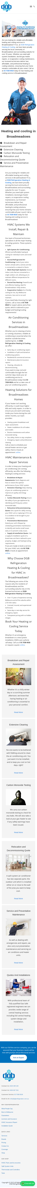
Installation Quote (7, 1126)
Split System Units (7, 1166)
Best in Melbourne (7, 1112)
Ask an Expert (18, 1058)
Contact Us (5, 1146)
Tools (3, 1173)
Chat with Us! (29, 1183)
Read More (18, 712)
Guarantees (5, 1115)
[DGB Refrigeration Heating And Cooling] (6, 6)
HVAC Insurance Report (9, 1122)
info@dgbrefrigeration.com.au (19, 1099)
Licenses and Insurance (9, 1119)
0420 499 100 (14, 1086)
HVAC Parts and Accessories (11, 1163)
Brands (3, 1139)
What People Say (7, 1108)
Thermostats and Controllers (10, 1169)
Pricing (3, 1142)
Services (4, 1136)
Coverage (4, 1149)
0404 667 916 (14, 1090)
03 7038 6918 (9, 71)
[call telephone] (34, 6)
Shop (3, 1153)
